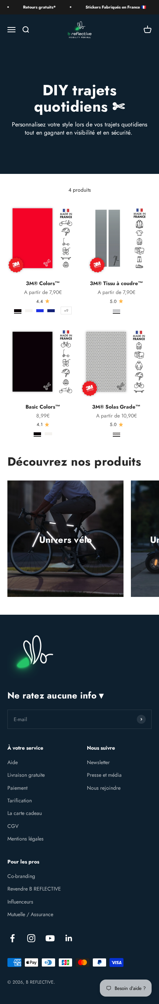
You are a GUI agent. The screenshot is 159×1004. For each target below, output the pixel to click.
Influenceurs (20, 901)
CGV (12, 826)
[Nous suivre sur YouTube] (50, 938)
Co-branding (21, 876)
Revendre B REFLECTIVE (34, 888)
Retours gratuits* (34, 7)
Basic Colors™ (43, 406)
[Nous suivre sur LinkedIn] (69, 938)
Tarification (19, 800)
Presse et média (104, 775)
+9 (66, 310)
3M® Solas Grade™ (116, 406)
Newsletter (98, 762)
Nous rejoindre (104, 788)
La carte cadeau (24, 813)
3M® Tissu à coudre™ (116, 283)
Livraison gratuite (26, 775)
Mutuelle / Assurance (30, 914)
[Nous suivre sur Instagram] (31, 938)
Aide (12, 762)
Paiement (17, 788)
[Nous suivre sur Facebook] (12, 938)
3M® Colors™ (43, 283)
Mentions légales (25, 838)
